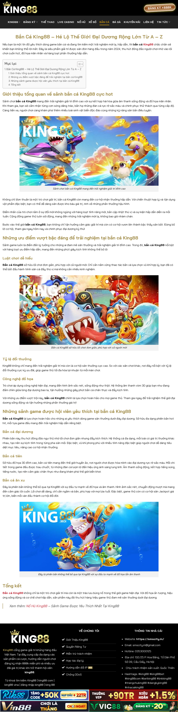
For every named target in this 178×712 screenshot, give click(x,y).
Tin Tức (162, 22)
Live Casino (66, 22)
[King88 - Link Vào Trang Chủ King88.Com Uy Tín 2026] (20, 8)
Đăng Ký (29, 22)
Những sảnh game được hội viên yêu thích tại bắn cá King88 (45, 80)
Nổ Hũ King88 (36, 606)
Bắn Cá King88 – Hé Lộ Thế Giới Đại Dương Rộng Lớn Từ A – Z (43, 69)
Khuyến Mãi (132, 22)
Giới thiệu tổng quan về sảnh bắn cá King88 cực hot (39, 73)
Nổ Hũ (81, 22)
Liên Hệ (148, 22)
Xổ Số (92, 22)
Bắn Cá (104, 22)
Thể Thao (47, 22)
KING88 (13, 22)
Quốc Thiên (167, 668)
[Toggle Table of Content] (78, 64)
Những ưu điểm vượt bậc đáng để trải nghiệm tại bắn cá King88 (46, 76)
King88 (148, 44)
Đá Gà (116, 22)
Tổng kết (16, 84)
